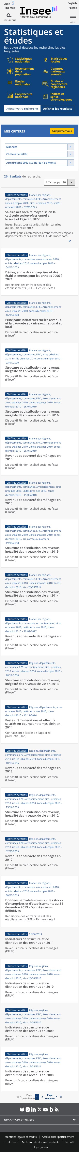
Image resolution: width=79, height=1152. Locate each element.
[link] (51, 1097)
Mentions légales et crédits (21, 1137)
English (72, 3)
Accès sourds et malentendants (40, 1142)
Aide (7, 4)
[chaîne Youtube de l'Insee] (45, 1111)
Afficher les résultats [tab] (57, 109)
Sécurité (69, 1142)
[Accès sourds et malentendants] (13, 4)
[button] (70, 241)
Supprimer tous (62, 131)
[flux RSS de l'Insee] (57, 1111)
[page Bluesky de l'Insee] (22, 1111)
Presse (72, 8)
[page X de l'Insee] (39, 1111)
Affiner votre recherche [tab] (22, 109)
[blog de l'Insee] (51, 1111)
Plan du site (41, 1147)
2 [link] (42, 1096)
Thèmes (9, 8)
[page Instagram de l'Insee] (27, 1111)
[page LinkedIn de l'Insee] (33, 1111)
